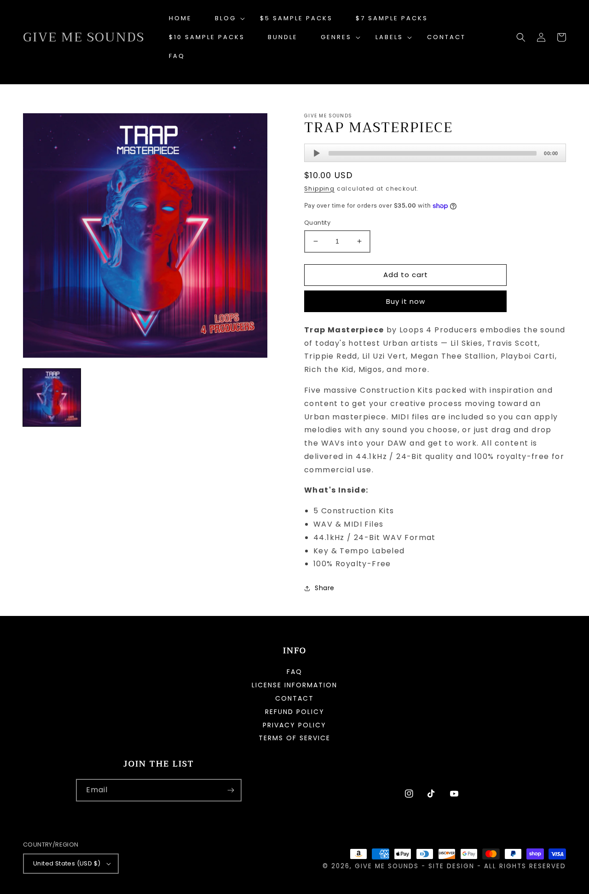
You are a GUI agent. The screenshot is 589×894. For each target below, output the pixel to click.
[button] (225, 18)
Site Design (451, 866)
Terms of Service (294, 738)
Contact (294, 698)
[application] (435, 153)
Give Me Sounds (387, 866)
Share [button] (325, 587)
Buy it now (405, 301)
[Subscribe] (230, 790)
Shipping (319, 188)
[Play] (316, 153)
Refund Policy (294, 711)
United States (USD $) (66, 863)
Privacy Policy (294, 725)
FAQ (294, 672)
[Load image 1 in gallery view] (52, 397)
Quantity (317, 222)
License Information (294, 685)
